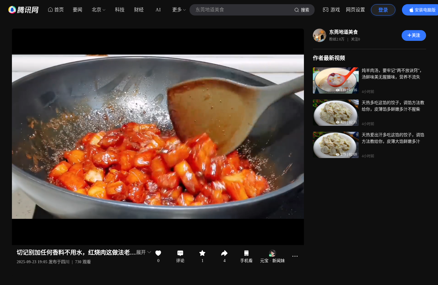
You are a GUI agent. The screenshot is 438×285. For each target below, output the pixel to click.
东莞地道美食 (343, 32)
